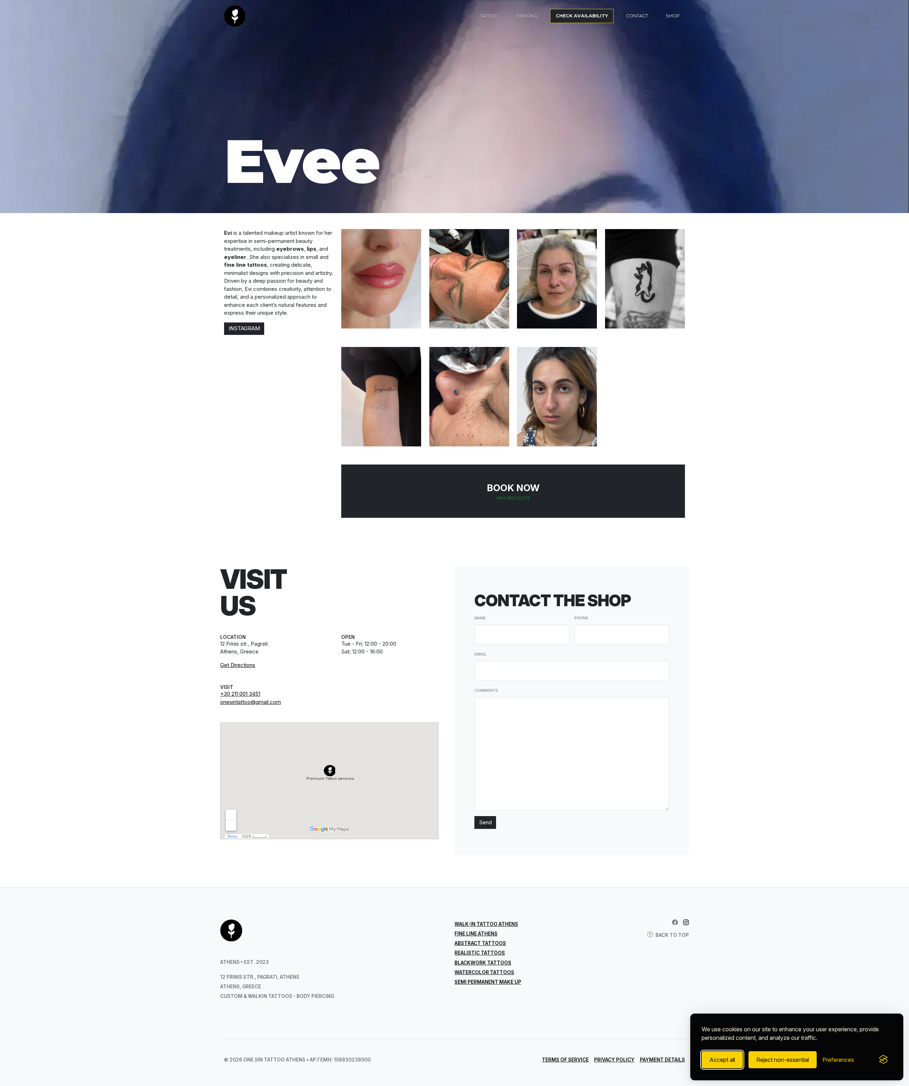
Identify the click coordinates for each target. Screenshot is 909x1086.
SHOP (673, 15)
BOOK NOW (513, 491)
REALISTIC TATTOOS (479, 953)
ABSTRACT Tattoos (480, 943)
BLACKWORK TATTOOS (482, 963)
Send (485, 822)
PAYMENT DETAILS (662, 1060)
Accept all (722, 1059)
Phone (581, 617)
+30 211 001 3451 (240, 693)
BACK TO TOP (672, 935)
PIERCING (527, 15)
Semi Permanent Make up (487, 982)
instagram (244, 328)
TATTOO (489, 15)
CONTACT (637, 15)
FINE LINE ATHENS (475, 933)
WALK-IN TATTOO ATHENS (486, 924)
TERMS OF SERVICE (565, 1060)
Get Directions (237, 665)
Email (480, 654)
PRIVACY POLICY (614, 1060)
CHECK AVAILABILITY (582, 15)
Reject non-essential (782, 1059)
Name (480, 617)
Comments (486, 690)
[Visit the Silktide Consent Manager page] (883, 1059)
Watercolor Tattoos (484, 972)
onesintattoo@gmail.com (250, 702)
